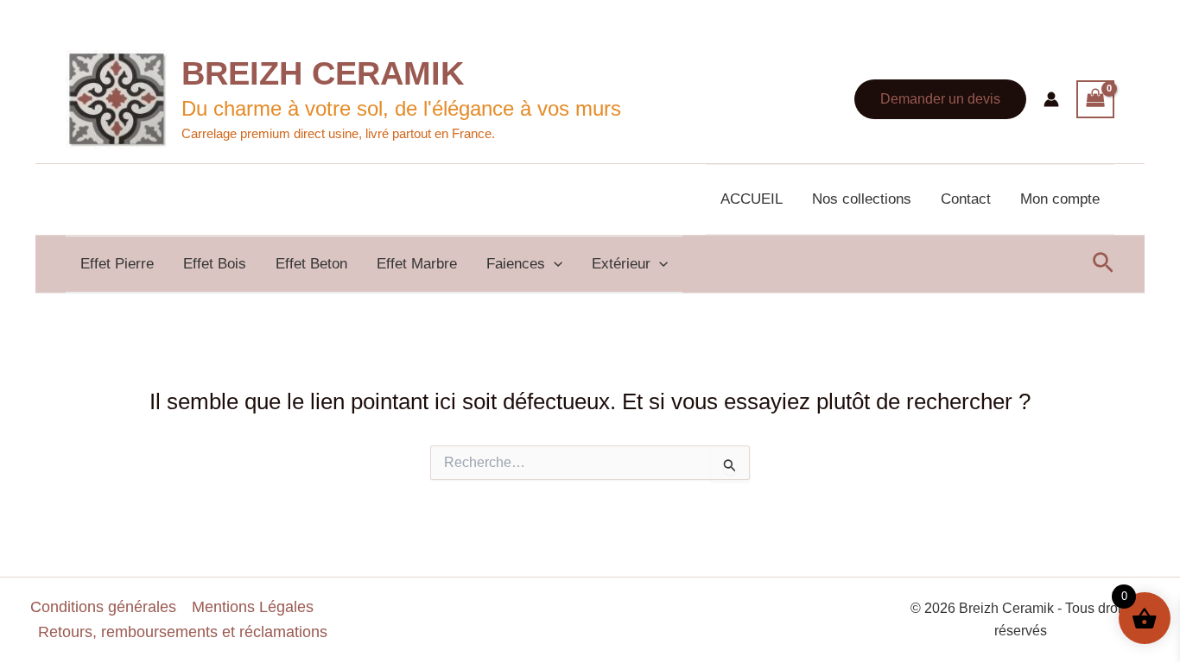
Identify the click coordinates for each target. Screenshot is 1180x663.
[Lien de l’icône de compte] (1051, 99)
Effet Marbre (417, 264)
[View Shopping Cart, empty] (1095, 99)
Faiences (515, 264)
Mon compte (1060, 199)
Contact (966, 199)
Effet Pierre (117, 264)
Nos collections (861, 199)
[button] (940, 99)
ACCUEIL (751, 199)
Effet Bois (214, 264)
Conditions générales (103, 607)
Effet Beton (311, 264)
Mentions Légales (253, 607)
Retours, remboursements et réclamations (182, 632)
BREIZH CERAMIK (322, 73)
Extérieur (621, 264)
